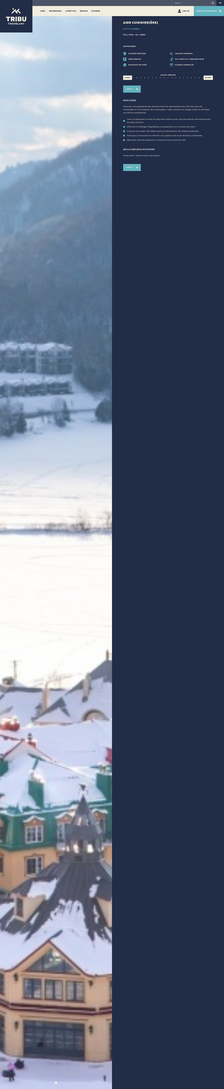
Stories (96, 11)
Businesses (55, 11)
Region (84, 11)
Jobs (43, 11)
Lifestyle (71, 11)
